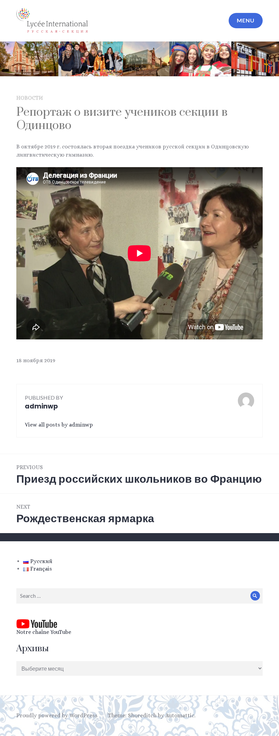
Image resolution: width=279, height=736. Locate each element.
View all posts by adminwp (59, 424)
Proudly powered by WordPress (57, 715)
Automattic (179, 715)
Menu (246, 20)
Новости (29, 98)
